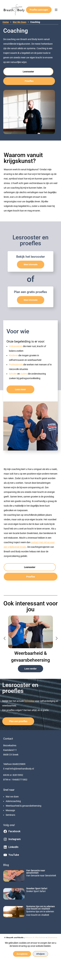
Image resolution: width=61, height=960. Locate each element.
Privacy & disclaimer (35, 937)
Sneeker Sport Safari (36, 888)
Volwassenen (16, 346)
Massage (10, 810)
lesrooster (29, 701)
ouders (24, 373)
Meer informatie (30, 264)
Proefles (29, 81)
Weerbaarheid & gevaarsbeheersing (23, 805)
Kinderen (13, 355)
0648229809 (18, 764)
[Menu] (56, 9)
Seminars (10, 815)
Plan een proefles (18, 721)
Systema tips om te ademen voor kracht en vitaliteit (40, 907)
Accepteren (22, 954)
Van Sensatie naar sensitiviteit (35, 871)
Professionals (16, 364)
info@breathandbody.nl (22, 768)
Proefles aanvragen (39, 9)
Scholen (13, 373)
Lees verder (30, 668)
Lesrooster (28, 71)
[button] (4, 638)
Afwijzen (40, 954)
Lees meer (20, 389)
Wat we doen (12, 796)
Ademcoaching (13, 801)
